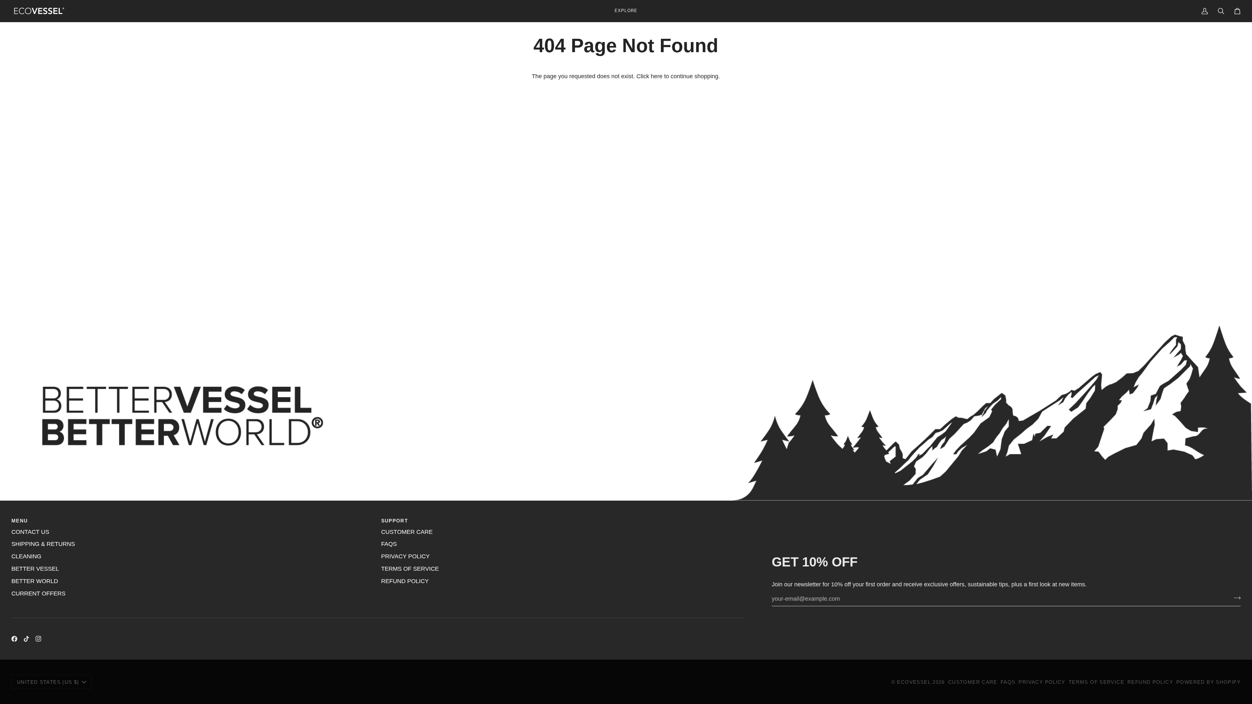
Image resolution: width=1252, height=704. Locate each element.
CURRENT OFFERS (38, 593)
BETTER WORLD (34, 581)
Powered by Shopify (1208, 682)
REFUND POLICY (405, 581)
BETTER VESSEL (35, 568)
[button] (626, 11)
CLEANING (26, 556)
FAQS (389, 544)
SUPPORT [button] (394, 520)
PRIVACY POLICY (405, 556)
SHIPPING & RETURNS (43, 544)
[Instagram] (38, 639)
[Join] (1235, 598)
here (657, 76)
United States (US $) (48, 682)
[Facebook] (14, 639)
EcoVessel (914, 682)
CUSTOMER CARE (407, 532)
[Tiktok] (26, 639)
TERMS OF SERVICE (410, 568)
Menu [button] (19, 520)
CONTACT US (30, 532)
